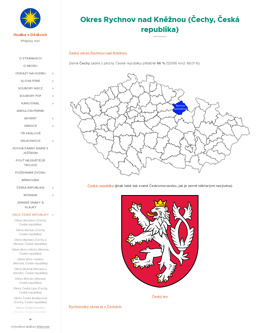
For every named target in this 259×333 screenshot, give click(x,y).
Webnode (43, 327)
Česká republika (100, 186)
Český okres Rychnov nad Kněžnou (98, 53)
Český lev (160, 296)
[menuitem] (30, 58)
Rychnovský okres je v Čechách (95, 306)
